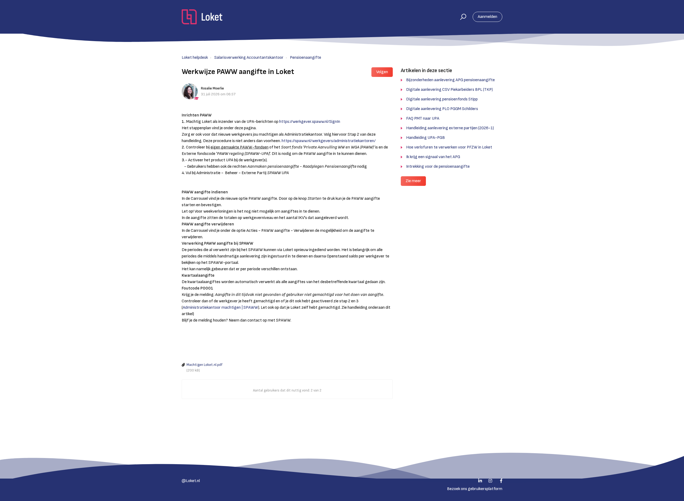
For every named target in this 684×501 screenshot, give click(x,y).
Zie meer (413, 180)
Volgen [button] (382, 72)
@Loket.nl (191, 480)
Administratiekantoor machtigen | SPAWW (220, 307)
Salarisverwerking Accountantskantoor (248, 57)
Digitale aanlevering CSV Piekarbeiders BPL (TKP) (449, 89)
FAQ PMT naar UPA (422, 118)
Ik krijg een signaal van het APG (433, 156)
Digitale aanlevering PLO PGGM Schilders (442, 108)
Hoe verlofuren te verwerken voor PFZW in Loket (449, 147)
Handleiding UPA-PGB (425, 137)
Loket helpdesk (195, 57)
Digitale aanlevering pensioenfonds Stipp (442, 99)
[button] (460, 17)
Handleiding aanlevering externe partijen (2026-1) (450, 128)
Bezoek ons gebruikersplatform (474, 488)
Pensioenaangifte (305, 57)
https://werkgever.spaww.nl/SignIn (309, 121)
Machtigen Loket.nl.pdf (204, 365)
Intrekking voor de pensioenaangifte (438, 166)
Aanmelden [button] (487, 16)
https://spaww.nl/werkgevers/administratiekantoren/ (329, 140)
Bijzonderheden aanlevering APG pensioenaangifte (450, 80)
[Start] (202, 16)
